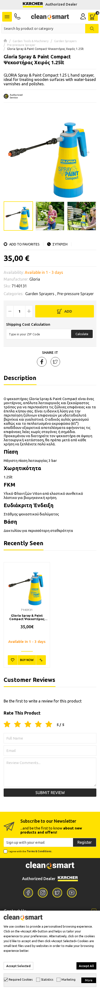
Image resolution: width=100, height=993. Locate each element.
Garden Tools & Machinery (31, 41)
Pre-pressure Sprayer (21, 45)
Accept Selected (18, 966)
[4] (38, 724)
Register (84, 842)
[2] (17, 724)
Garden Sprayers (65, 41)
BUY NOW (26, 660)
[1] (7, 724)
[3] (28, 724)
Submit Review (50, 792)
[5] (48, 724)
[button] (88, 152)
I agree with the (30, 851)
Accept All (86, 966)
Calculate (81, 334)
